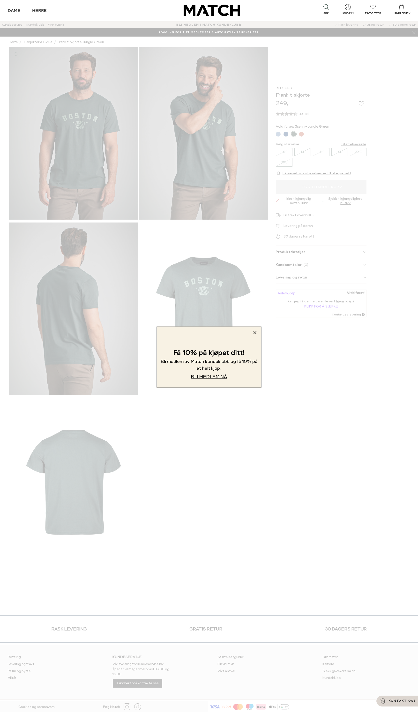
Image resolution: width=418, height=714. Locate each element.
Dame (14, 10)
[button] (326, 10)
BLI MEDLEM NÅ (209, 376)
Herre (39, 10)
